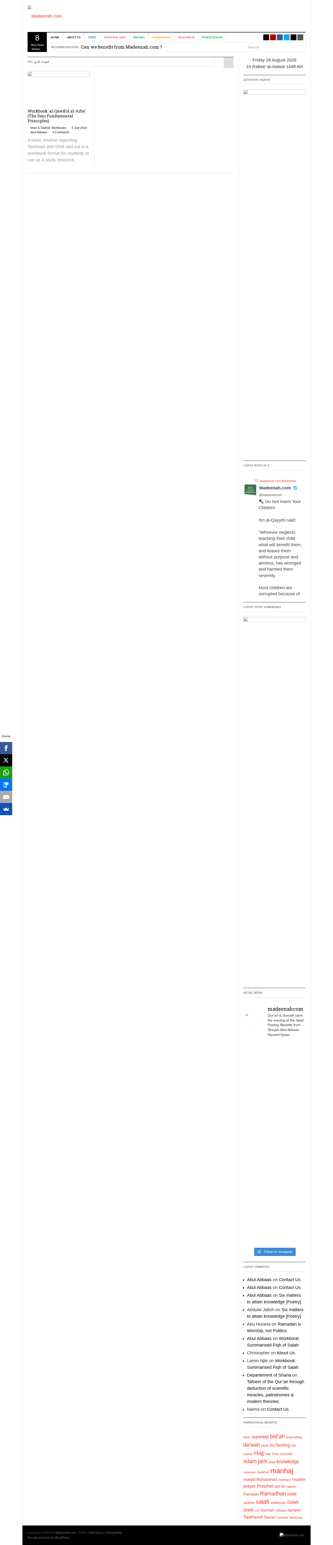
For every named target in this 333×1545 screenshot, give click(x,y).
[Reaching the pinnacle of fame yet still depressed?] (295, 1066)
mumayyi (284, 1480)
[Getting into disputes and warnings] (253, 1059)
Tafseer (281, 1510)
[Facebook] (6, 748)
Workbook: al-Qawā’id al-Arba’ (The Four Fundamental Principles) (56, 115)
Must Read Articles (37, 42)
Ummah (282, 1517)
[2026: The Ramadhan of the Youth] (274, 1207)
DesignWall (114, 1533)
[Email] (6, 797)
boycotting (294, 1437)
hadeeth (248, 1453)
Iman (275, 1454)
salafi (262, 1502)
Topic (92, 37)
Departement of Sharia (269, 1375)
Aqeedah (260, 1436)
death (265, 1445)
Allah (246, 1437)
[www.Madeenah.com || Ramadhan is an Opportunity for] (295, 1217)
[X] (6, 760)
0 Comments (60, 132)
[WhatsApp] (6, 772)
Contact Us (290, 1279)
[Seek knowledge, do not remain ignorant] (253, 1166)
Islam (250, 1461)
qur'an (280, 1486)
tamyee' (295, 1510)
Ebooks (139, 37)
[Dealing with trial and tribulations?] (274, 1106)
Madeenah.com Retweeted (278, 481)
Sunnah (267, 1510)
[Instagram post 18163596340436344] (295, 1166)
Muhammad (266, 1479)
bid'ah (277, 1436)
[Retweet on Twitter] (256, 481)
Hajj (259, 1453)
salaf (291, 1494)
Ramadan (251, 1494)
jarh (262, 1461)
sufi (257, 1510)
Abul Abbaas (38, 132)
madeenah (249, 1472)
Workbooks (161, 37)
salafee (249, 1502)
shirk (248, 1510)
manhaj (281, 1471)
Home (55, 37)
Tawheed (253, 1517)
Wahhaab (295, 1517)
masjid (249, 1479)
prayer (249, 1486)
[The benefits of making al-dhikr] (253, 1103)
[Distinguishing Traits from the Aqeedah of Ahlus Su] (295, 1119)
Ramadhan (273, 1494)
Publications (212, 37)
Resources (186, 37)
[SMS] (6, 785)
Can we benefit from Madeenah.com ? (121, 47)
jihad (272, 1462)
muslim (298, 1479)
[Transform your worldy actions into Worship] (274, 1170)
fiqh (293, 1445)
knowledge (287, 1461)
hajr (268, 1454)
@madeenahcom (270, 495)
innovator (286, 1454)
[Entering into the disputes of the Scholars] (253, 1207)
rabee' (291, 1486)
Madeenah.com (275, 487)
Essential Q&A (115, 37)
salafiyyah (278, 1502)
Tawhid (269, 1517)
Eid (272, 1445)
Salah (293, 1502)
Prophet (265, 1486)
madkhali (263, 1472)
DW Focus (95, 1533)
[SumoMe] (6, 809)
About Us (73, 37)
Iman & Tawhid (40, 128)
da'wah (251, 1445)
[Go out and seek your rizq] (274, 1053)
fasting (283, 1445)
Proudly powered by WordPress (48, 1537)
